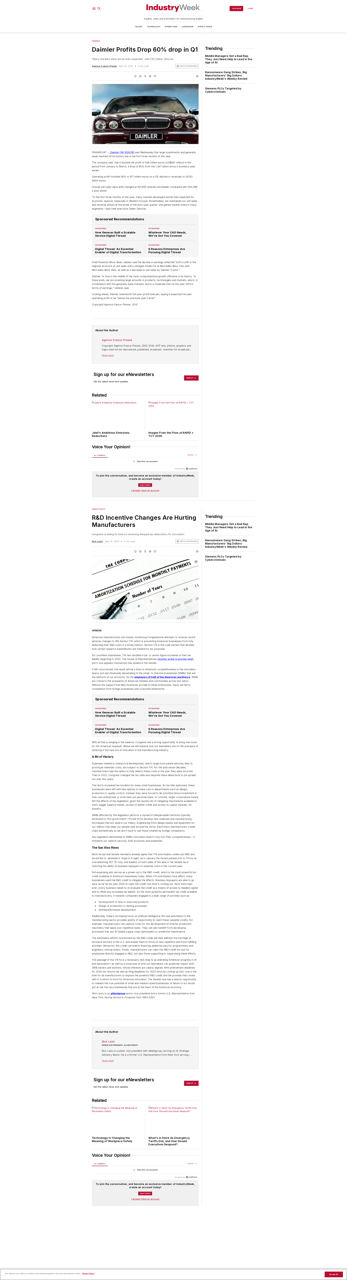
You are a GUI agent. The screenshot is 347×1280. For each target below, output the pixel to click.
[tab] (100, 455)
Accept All (333, 1274)
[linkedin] (140, 76)
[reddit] (150, 76)
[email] (155, 76)
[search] (99, 9)
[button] (94, 9)
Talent (139, 27)
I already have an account (145, 490)
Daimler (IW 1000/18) (122, 152)
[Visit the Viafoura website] (191, 469)
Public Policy (99, 509)
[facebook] (135, 76)
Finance (96, 41)
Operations (171, 27)
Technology (153, 27)
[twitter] (145, 76)
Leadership (187, 27)
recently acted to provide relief (175, 659)
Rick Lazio (97, 541)
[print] (197, 76)
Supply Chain (205, 27)
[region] (145, 462)
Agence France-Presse (104, 66)
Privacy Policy (88, 1274)
